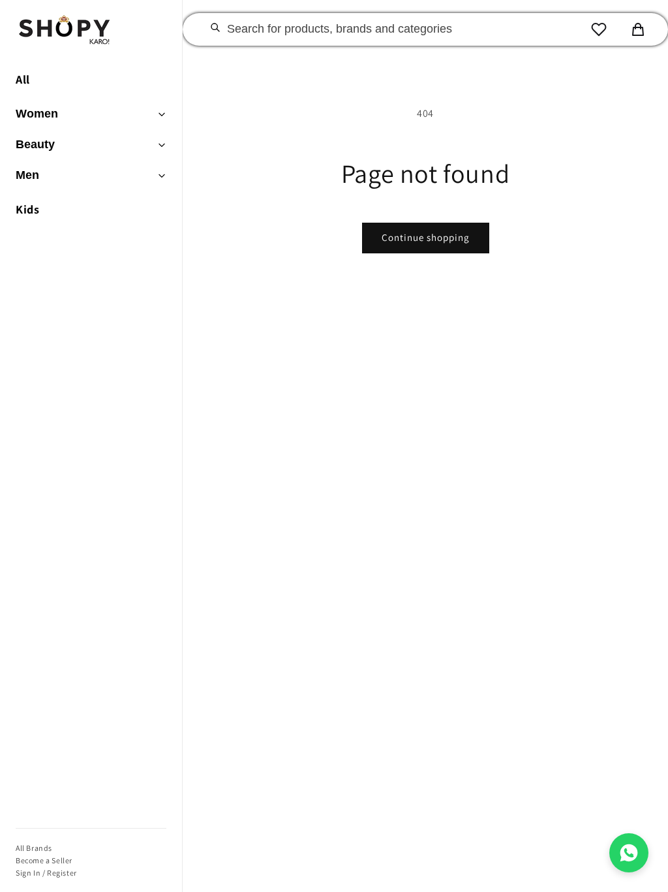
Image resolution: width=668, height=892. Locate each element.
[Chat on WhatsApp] (628, 852)
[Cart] (638, 29)
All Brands (34, 848)
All (23, 79)
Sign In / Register (46, 873)
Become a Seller (44, 860)
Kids (27, 209)
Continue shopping (426, 237)
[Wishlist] (598, 29)
